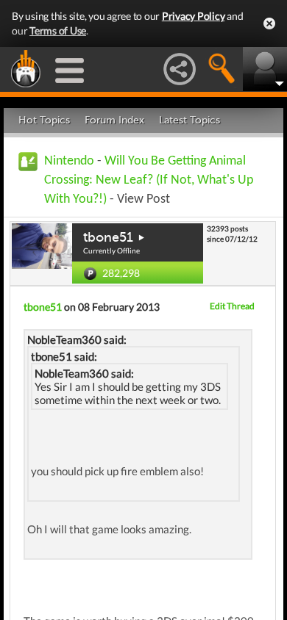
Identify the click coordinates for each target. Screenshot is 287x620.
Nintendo (69, 161)
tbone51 (108, 237)
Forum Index (114, 120)
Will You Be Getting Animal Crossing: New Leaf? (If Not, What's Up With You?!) (148, 180)
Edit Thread (232, 305)
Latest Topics (189, 120)
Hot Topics (44, 120)
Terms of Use (57, 30)
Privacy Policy (193, 16)
